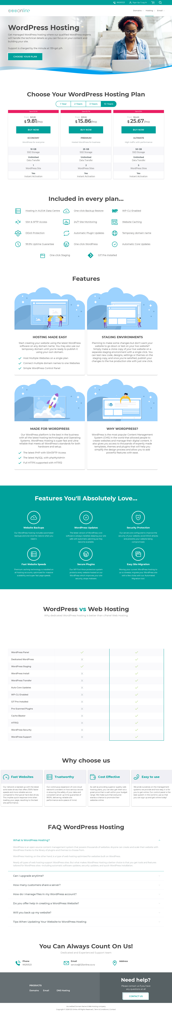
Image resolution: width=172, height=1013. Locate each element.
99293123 (121, 2)
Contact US (136, 996)
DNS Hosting (63, 990)
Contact (113, 1009)
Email (46, 990)
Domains (34, 990)
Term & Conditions (101, 1009)
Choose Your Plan (25, 57)
